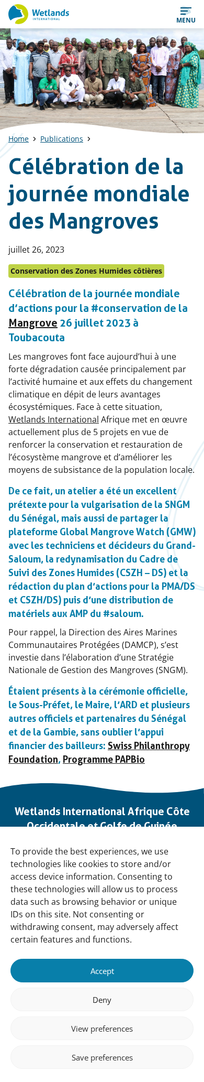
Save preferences (102, 1057)
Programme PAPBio (104, 759)
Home (18, 139)
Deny (102, 999)
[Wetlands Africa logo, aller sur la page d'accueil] (38, 14)
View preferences (102, 1028)
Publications (61, 139)
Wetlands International (53, 419)
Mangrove (33, 323)
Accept (102, 971)
